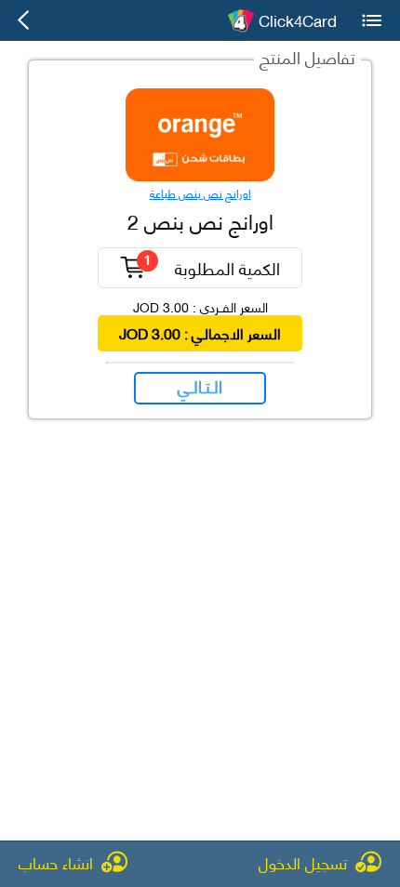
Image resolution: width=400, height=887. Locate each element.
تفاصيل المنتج (307, 56)
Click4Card (298, 20)
